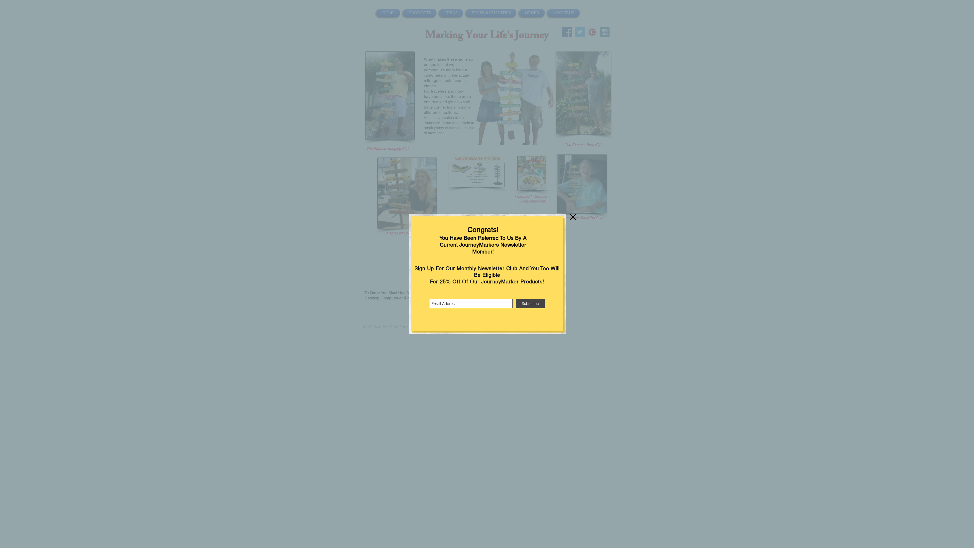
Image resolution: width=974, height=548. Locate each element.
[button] (573, 217)
